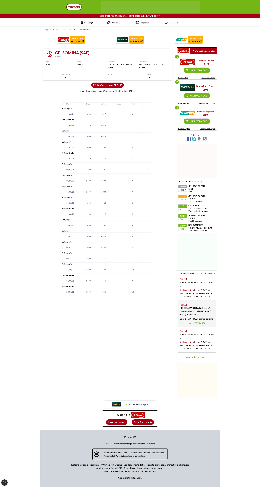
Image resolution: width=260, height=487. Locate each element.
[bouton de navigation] (45, 7)
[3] (187, 113)
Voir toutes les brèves (197, 357)
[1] (187, 62)
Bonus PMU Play (184, 103)
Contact (109, 443)
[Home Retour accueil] (74, 7)
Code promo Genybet (207, 129)
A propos (151, 443)
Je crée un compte (117, 422)
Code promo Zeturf (208, 78)
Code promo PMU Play (207, 103)
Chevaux (55, 29)
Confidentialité (138, 443)
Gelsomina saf (69, 29)
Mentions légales (122, 443)
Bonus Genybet (184, 129)
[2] (187, 87)
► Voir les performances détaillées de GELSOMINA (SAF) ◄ (107, 91)
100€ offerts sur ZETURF (109, 85)
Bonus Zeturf (183, 78)
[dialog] (4, 482)
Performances (85, 29)
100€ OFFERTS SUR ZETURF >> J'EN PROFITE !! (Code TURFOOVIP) (130, 16)
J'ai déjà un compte (142, 422)
